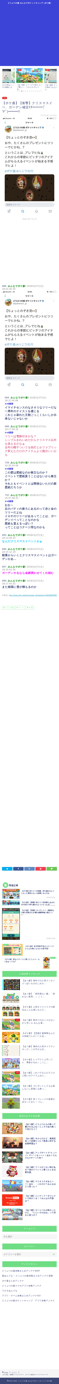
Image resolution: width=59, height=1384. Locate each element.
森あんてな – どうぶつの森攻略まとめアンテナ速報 (27, 1276)
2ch (4, 98)
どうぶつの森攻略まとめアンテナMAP (21, 1271)
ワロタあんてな (9, 1290)
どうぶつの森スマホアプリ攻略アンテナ (22, 1286)
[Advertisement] (29, 35)
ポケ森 (30, 608)
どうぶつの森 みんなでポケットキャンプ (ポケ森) (29, 3)
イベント (21, 608)
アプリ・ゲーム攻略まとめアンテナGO (21, 1295)
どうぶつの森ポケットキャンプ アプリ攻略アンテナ (28, 1300)
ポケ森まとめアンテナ (13, 1281)
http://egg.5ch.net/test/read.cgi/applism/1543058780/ (33, 595)
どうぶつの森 (9, 608)
